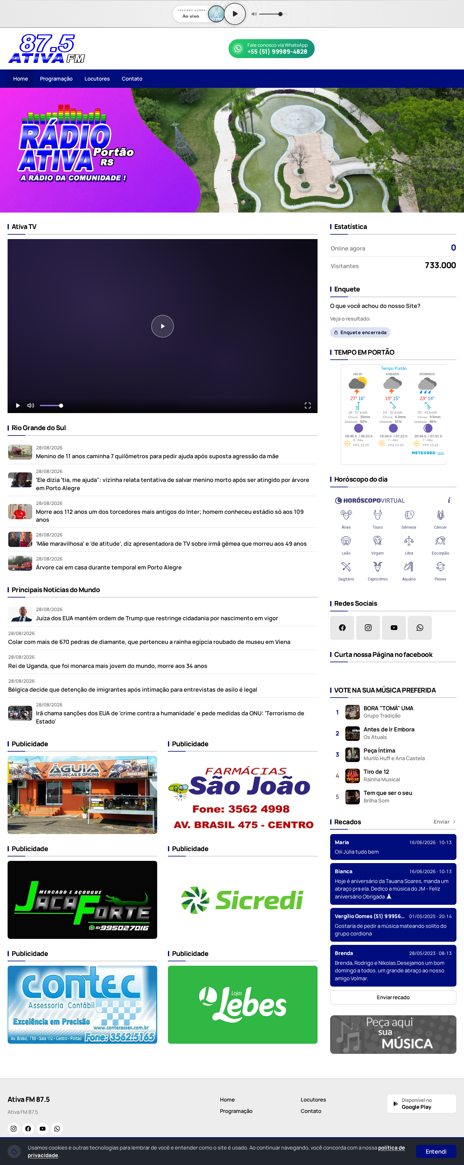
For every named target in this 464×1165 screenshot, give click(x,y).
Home (20, 78)
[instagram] (368, 628)
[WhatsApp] (57, 1129)
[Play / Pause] (235, 14)
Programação (56, 78)
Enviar (442, 822)
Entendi (436, 1151)
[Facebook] (28, 1129)
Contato (132, 78)
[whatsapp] (420, 628)
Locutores (97, 78)
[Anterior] (9, 150)
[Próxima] (455, 150)
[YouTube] (43, 1129)
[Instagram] (14, 1129)
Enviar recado (393, 997)
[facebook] (342, 628)
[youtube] (394, 628)
